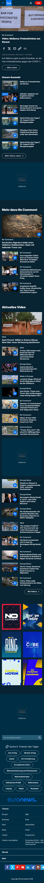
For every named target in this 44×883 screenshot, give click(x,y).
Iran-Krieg (12, 753)
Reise (4, 830)
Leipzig (9, 789)
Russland (34, 789)
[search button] (39, 737)
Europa (5, 814)
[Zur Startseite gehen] (9, 3)
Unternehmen (26, 427)
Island (11, 759)
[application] (22, 18)
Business (5, 819)
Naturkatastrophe (22, 777)
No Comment (7, 240)
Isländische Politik (13, 783)
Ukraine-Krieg (30, 753)
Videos (4, 835)
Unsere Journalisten (10, 840)
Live (38, 3)
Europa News (25, 364)
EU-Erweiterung (28, 759)
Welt (4, 337)
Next (4, 825)
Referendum (33, 783)
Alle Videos (32, 591)
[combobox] (22, 737)
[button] (14, 155)
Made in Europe (26, 376)
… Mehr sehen (11, 68)
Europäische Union (22, 765)
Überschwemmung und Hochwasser (22, 771)
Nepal (21, 789)
